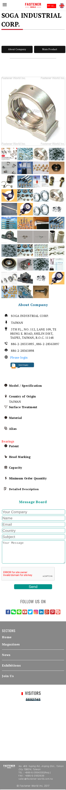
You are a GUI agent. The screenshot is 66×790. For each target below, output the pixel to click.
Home (7, 637)
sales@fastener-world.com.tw (35, 779)
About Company (17, 49)
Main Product (49, 49)
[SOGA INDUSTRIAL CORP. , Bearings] (33, 111)
